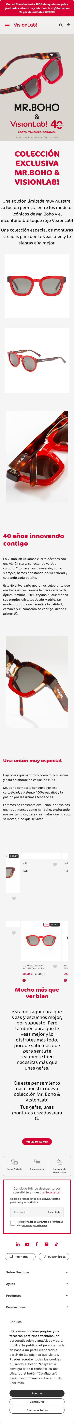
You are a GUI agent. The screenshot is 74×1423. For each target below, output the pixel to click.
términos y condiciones (34, 1225)
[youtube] (46, 1244)
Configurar (37, 1401)
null (24, 863)
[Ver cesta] (69, 25)
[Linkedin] (17, 1244)
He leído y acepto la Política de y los (40, 1223)
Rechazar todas (37, 1410)
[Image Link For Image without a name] (37, 285)
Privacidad (57, 1221)
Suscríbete (54, 1212)
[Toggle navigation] (8, 25)
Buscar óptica (57, 1256)
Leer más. (16, 1383)
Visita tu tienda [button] (37, 1141)
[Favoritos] (12, 898)
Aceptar (37, 1393)
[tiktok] (56, 1244)
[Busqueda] (61, 25)
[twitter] (27, 1244)
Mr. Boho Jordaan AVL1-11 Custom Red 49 (34, 967)
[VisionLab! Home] (30, 25)
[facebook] (36, 1244)
